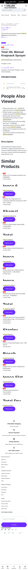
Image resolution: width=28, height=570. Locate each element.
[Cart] (26, 6)
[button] (3, 28)
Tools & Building (9, 23)
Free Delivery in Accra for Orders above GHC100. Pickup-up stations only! (14, 88)
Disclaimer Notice (10, 83)
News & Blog (4, 464)
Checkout (3, 492)
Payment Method (5, 478)
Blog (19, 15)
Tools (22, 70)
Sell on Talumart (5, 15)
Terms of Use (4, 506)
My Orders (3, 489)
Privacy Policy (4, 503)
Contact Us (24, 15)
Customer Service (5, 473)
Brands (3, 467)
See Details (21, 1)
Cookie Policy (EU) (5, 501)
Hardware (17, 23)
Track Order (4, 487)
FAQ (2, 480)
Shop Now (13, 15)
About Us (3, 459)
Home (2, 23)
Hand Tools (6, 49)
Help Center (4, 476)
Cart (2, 494)
